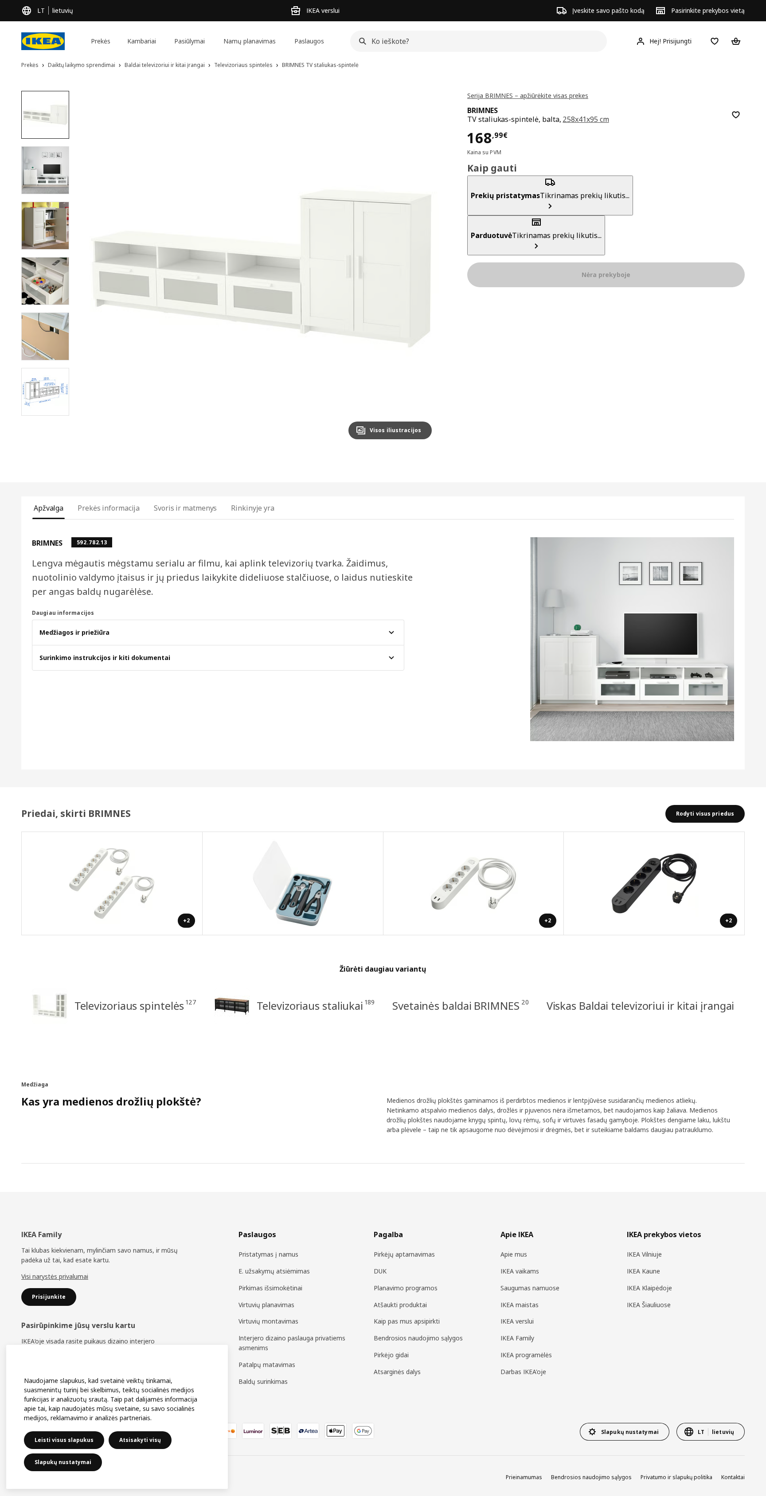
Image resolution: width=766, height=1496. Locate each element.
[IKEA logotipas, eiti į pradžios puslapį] (43, 41)
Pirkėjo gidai (391, 1355)
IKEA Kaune (643, 1271)
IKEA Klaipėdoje (649, 1288)
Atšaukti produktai (400, 1305)
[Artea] (308, 1431)
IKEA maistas (519, 1305)
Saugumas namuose (529, 1288)
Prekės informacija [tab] (109, 508)
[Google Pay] (363, 1431)
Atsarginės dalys (397, 1371)
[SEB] (281, 1431)
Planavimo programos (406, 1288)
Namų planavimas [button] (249, 41)
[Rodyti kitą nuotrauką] (421, 268)
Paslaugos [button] (309, 41)
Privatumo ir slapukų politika (676, 1477)
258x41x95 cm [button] (586, 119)
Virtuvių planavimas (266, 1305)
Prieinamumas (524, 1477)
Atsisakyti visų (140, 1440)
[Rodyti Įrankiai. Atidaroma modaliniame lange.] (293, 883)
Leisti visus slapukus (64, 1440)
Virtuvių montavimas (268, 1321)
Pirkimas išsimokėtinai (270, 1288)
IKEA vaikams (519, 1271)
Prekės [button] (100, 41)
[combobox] (476, 41)
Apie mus (513, 1254)
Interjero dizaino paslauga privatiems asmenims (291, 1343)
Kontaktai (733, 1477)
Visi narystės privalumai (54, 1276)
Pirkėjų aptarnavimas (404, 1254)
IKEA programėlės (526, 1355)
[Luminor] (253, 1431)
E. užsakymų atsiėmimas (274, 1271)
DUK (380, 1271)
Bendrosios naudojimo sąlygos (418, 1338)
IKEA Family (517, 1338)
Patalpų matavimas (266, 1364)
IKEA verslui (517, 1321)
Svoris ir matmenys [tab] (185, 508)
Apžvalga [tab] (48, 508)
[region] (261, 268)
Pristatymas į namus (268, 1254)
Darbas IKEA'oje (523, 1371)
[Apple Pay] (335, 1431)
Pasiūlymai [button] (189, 41)
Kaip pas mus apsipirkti (407, 1321)
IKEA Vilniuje (644, 1254)
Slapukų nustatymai (63, 1462)
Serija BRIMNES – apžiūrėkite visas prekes (527, 95)
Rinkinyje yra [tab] (252, 508)
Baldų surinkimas (263, 1381)
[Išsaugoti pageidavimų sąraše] (736, 115)
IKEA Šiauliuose (649, 1305)
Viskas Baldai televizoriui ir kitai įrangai (641, 1005)
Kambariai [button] (141, 41)
